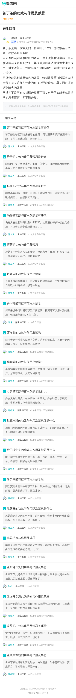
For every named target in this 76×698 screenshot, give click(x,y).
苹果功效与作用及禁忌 (21, 537)
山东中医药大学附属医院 (42, 205)
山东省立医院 (34, 322)
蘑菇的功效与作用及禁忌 (22, 244)
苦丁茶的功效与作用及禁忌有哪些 (28, 127)
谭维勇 (14, 38)
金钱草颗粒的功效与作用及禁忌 (26, 655)
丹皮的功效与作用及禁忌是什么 (26, 391)
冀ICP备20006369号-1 (38, 693)
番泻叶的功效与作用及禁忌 (24, 303)
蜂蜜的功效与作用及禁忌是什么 (26, 156)
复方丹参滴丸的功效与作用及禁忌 (28, 596)
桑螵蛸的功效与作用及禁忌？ (25, 361)
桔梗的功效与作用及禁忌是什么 (26, 185)
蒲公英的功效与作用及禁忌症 (25, 479)
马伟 (10, 322)
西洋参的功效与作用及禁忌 (24, 332)
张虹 (10, 586)
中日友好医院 (34, 498)
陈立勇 (11, 146)
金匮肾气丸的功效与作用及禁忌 (26, 567)
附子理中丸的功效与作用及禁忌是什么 (31, 449)
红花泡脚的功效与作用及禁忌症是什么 (31, 420)
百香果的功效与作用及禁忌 (24, 273)
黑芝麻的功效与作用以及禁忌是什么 (29, 508)
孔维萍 (11, 498)
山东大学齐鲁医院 (36, 146)
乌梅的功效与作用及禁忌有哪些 (26, 215)
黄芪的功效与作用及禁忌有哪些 (26, 625)
